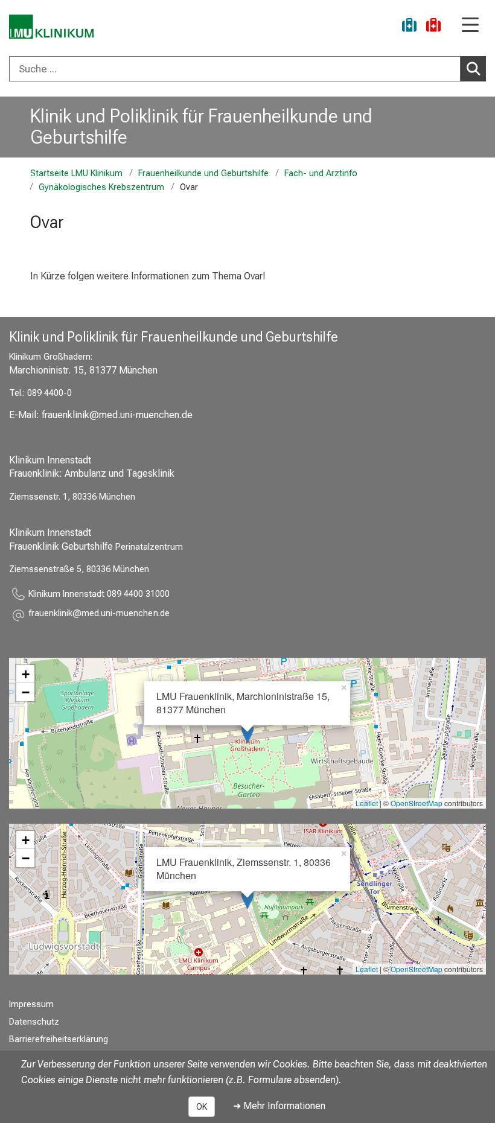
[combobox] (247, 68)
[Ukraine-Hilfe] (409, 27)
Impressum (31, 1004)
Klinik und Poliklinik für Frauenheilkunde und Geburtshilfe (201, 126)
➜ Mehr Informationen (279, 1106)
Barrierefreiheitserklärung (58, 1039)
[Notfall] (433, 27)
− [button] (26, 692)
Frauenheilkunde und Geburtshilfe (203, 173)
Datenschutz (34, 1022)
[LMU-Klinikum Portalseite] (51, 27)
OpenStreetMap (416, 803)
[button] (99, 615)
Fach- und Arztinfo (320, 173)
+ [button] (26, 674)
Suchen (473, 68)
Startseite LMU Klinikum (76, 173)
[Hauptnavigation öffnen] (470, 26)
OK (201, 1107)
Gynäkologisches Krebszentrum (101, 187)
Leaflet (367, 803)
